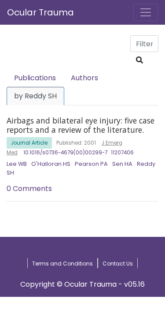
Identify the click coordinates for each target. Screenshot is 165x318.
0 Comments (29, 188)
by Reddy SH (35, 96)
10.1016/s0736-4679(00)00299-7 (65, 152)
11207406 (122, 152)
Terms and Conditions (62, 263)
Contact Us (118, 263)
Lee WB (17, 164)
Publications (35, 78)
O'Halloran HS (50, 164)
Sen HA (122, 164)
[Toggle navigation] (145, 12)
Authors (84, 78)
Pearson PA (91, 164)
